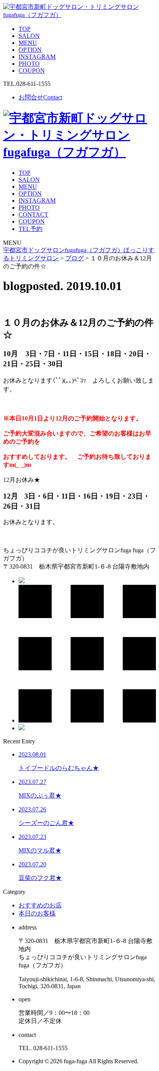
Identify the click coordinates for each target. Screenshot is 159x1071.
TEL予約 (30, 228)
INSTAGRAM (37, 56)
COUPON (32, 70)
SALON (29, 35)
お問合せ (40, 97)
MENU (28, 42)
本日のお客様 (37, 913)
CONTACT (33, 214)
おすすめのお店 (40, 905)
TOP (24, 29)
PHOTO (29, 63)
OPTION (30, 49)
